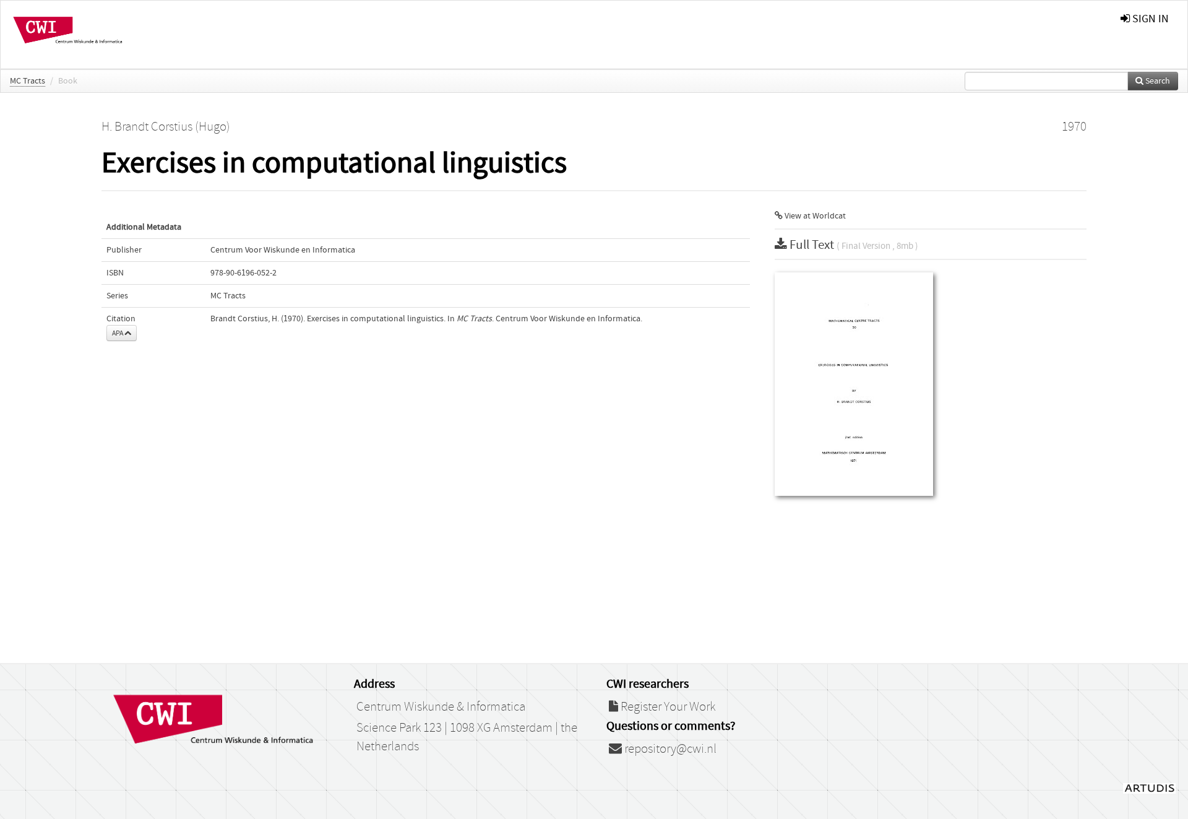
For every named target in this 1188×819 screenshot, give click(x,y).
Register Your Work (666, 707)
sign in (1149, 18)
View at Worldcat (814, 216)
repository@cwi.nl (669, 749)
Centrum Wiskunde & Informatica (440, 707)
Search (1156, 81)
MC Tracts (27, 81)
